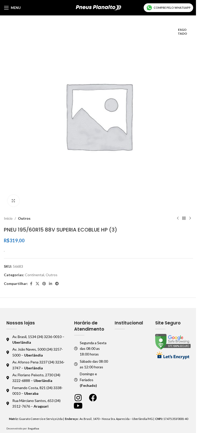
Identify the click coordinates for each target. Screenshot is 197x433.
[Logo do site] (99, 7)
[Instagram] (78, 398)
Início (8, 218)
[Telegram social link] (57, 283)
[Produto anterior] (178, 218)
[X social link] (37, 283)
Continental (34, 275)
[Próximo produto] (190, 218)
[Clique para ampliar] (13, 200)
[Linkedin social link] (50, 283)
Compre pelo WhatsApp (172, 7)
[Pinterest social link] (44, 283)
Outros (24, 218)
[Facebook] (93, 398)
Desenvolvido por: (22, 428)
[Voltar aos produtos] (184, 218)
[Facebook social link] (31, 283)
